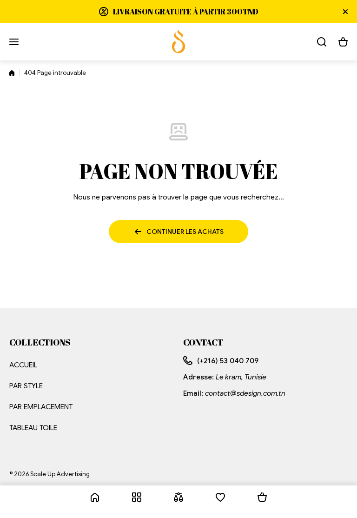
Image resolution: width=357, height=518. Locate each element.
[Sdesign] (178, 41)
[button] (343, 41)
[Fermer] (345, 11)
